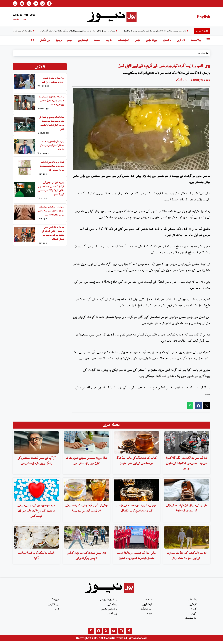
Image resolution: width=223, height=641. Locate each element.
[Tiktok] (49, 3)
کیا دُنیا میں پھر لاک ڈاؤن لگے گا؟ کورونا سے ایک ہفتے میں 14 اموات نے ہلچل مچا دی (186, 463)
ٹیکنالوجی (83, 40)
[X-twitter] (29, 3)
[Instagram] (42, 3)
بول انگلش (45, 40)
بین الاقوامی (151, 40)
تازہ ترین (181, 40)
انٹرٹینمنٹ (123, 40)
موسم (69, 40)
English (203, 16)
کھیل (137, 40)
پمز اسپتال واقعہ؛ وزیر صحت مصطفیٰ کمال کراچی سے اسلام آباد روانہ (52, 145)
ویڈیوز (59, 40)
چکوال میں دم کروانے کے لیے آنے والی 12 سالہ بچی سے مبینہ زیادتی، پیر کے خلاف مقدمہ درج (51, 211)
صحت (97, 40)
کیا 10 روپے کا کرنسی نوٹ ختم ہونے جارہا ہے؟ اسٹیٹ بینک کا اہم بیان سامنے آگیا (52, 166)
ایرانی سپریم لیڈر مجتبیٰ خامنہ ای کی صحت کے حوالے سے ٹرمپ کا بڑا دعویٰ (172, 31)
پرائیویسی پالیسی (109, 609)
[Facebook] (22, 3)
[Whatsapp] (15, 3)
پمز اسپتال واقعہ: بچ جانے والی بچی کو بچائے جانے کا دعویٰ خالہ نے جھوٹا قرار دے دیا (51, 100)
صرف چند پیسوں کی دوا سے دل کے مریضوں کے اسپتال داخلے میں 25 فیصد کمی (36, 510)
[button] (190, 405)
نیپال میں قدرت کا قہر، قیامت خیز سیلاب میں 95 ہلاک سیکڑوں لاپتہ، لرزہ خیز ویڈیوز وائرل (95, 31)
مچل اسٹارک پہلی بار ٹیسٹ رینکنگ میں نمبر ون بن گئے (26, 31)
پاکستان (167, 40)
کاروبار (109, 40)
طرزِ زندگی (54, 600)
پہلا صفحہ (196, 40)
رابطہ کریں (112, 604)
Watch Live (19, 19)
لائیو (57, 609)
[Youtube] (35, 3)
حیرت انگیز (146, 609)
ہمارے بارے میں (108, 600)
